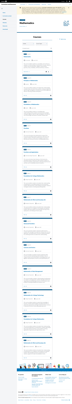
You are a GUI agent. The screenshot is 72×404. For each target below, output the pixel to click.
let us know (29, 395)
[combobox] (28, 44)
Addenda (64, 11)
